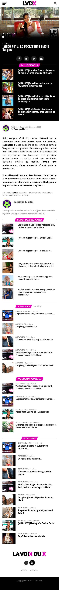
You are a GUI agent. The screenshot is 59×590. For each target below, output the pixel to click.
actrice (23, 193)
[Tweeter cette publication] (26, 58)
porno (26, 195)
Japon (17, 195)
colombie (48, 193)
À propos (34, 570)
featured (8, 195)
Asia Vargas (35, 193)
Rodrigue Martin (21, 129)
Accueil (24, 570)
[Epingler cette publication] (33, 58)
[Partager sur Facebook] (18, 58)
